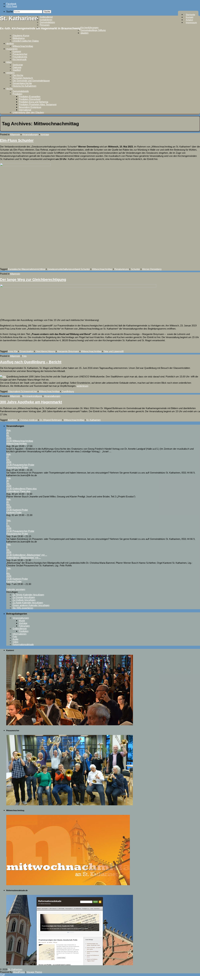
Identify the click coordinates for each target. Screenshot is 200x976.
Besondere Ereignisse (30, 107)
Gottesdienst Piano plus (18, 491)
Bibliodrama (18, 38)
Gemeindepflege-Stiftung (93, 30)
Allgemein (15, 134)
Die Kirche (17, 75)
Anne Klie (13, 351)
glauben (84, 33)
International (25, 109)
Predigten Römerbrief (29, 99)
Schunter (135, 269)
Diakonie (16, 67)
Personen (45, 25)
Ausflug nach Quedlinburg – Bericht (30, 362)
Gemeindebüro (47, 22)
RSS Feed (11, 6)
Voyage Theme (34, 972)
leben (9, 62)
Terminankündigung (32, 396)
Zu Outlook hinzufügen (23, 600)
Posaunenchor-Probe (17, 467)
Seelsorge (17, 64)
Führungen (24, 626)
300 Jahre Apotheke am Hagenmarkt (31, 402)
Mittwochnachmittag (22, 46)
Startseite (190, 14)
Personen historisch (22, 78)
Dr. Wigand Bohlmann (51, 420)
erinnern (10, 72)
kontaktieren (46, 19)
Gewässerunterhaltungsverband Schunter (68, 269)
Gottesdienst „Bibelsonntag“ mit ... (23, 557)
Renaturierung (121, 269)
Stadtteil (16, 70)
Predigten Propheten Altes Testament (37, 104)
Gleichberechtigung (45, 351)
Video (15, 641)
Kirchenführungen (89, 27)
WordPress (19, 972)
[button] (12, 592)
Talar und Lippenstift (113, 351)
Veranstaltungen (30, 134)
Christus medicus (29, 420)
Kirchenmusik (19, 59)
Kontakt (189, 17)
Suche (9, 11)
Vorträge (44, 134)
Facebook (11, 3)
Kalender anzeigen (15, 589)
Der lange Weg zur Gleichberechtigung (33, 280)
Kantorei (16, 51)
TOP (2, 974)
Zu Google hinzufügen (23, 597)
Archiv (9, 88)
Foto (24, 356)
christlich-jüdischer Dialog (25, 40)
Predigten (17, 94)
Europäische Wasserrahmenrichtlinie (26, 269)
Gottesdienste (19, 628)
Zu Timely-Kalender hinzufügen (28, 594)
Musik (22, 620)
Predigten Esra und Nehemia (33, 101)
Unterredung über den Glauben (28, 112)
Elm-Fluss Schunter (17, 140)
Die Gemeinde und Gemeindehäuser (31, 80)
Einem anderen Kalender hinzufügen (30, 605)
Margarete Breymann (68, 351)
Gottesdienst (46, 17)
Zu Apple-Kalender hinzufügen (27, 602)
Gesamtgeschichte (22, 83)
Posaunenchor (19, 54)
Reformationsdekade (23, 644)
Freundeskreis (19, 56)
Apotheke (13, 420)
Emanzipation (26, 351)
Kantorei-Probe (14, 512)
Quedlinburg (68, 391)
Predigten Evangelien (29, 96)
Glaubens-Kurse (20, 35)
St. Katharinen (19, 18)
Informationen (19, 633)
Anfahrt (189, 20)
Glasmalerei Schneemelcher (22, 391)
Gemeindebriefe (20, 91)
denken (10, 43)
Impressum (191, 22)
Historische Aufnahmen (24, 86)
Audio (15, 639)
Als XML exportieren (22, 608)
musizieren (12, 48)
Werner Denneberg (151, 269)
